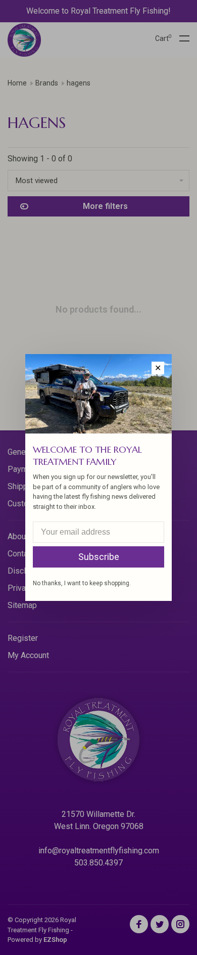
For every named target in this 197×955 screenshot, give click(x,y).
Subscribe (98, 556)
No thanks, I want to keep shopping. (82, 583)
